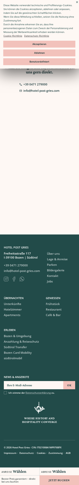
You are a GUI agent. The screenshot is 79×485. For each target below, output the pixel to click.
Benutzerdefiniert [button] (39, 61)
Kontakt (52, 276)
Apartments (12, 315)
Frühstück (53, 304)
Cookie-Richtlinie (12, 35)
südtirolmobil (13, 358)
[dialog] (39, 34)
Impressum (10, 453)
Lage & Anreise (57, 259)
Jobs (50, 281)
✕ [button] (77, 2)
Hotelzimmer (13, 309)
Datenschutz (26, 453)
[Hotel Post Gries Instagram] (8, 279)
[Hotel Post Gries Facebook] (16, 279)
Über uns (53, 253)
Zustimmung (56, 453)
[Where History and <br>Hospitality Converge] (39, 407)
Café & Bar (53, 315)
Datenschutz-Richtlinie (36, 35)
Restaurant (54, 309)
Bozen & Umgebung (17, 336)
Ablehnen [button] (39, 52)
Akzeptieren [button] (39, 44)
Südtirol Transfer (15, 347)
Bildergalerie (55, 270)
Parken (52, 265)
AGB (68, 453)
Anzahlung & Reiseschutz (21, 341)
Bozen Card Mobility (18, 352)
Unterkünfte (12, 304)
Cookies (41, 453)
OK (69, 385)
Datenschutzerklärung (38, 392)
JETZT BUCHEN (59, 480)
